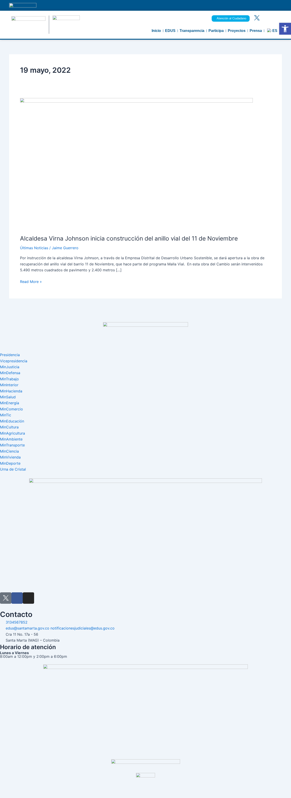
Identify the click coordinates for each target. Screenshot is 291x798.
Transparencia (192, 31)
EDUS (170, 31)
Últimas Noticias (34, 248)
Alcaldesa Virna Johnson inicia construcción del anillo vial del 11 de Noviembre (129, 238)
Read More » (31, 281)
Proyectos (237, 31)
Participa (216, 31)
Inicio (156, 31)
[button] (285, 29)
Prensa (256, 31)
